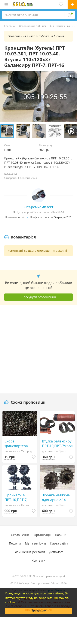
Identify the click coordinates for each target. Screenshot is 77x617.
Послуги (15, 543)
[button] (17, 602)
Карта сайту (59, 543)
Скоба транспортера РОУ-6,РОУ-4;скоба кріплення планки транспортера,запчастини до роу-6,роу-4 (20, 443)
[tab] (20, 237)
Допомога (56, 552)
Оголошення (20, 535)
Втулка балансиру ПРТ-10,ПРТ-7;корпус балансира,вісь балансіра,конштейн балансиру (58, 443)
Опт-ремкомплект (38, 207)
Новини (60, 535)
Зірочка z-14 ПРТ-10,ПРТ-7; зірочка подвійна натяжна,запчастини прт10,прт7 (20, 497)
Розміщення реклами (29, 552)
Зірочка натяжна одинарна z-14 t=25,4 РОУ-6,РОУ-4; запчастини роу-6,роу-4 (58, 497)
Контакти (38, 560)
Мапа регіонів (35, 543)
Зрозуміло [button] (38, 610)
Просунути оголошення (38, 297)
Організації (42, 535)
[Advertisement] (38, 347)
